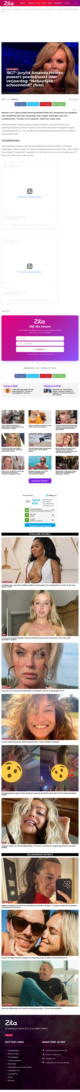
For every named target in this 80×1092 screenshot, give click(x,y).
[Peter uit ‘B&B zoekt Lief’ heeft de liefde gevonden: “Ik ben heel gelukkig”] (40, 983)
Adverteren (12, 1064)
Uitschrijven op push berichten (20, 1067)
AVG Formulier (13, 1054)
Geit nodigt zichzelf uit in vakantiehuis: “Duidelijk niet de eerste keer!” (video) (12, 427)
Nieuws (9, 9)
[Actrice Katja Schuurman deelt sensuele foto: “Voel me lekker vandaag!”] (40, 717)
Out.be (10, 1077)
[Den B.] (3, 99)
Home (3, 9)
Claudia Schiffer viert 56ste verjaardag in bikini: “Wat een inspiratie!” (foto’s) (11, 450)
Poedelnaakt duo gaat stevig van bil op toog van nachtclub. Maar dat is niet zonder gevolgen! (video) (38, 794)
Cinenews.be (12, 1074)
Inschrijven (40, 349)
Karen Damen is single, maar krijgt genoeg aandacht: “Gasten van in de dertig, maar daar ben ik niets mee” (66, 450)
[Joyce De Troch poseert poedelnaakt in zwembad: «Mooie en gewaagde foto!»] (40, 666)
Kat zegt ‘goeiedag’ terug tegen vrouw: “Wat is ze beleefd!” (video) (40, 450)
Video (4, 421)
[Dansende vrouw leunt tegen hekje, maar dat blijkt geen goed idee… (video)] (67, 463)
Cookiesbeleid (13, 1050)
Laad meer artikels (39, 481)
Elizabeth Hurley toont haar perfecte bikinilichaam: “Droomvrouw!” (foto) (38, 472)
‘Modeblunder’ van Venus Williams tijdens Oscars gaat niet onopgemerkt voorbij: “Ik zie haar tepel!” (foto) (38, 586)
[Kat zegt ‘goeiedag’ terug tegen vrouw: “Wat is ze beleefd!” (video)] (40, 440)
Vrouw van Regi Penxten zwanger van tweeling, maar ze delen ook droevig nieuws (34, 958)
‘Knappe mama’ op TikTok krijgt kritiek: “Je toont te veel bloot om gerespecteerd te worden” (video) (38, 846)
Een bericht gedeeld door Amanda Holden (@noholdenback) (30, 225)
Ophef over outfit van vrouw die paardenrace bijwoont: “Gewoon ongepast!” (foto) (12, 472)
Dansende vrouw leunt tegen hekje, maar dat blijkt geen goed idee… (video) (66, 472)
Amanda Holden (29, 368)
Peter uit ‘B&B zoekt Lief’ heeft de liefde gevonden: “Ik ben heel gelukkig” (31, 1008)
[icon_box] (54, 1050)
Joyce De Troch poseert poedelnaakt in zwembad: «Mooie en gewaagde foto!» (33, 691)
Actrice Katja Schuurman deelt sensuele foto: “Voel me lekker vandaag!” (30, 742)
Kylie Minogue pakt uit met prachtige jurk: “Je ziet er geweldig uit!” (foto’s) (23, 391)
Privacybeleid (13, 1057)
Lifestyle (32, 421)
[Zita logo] (9, 3)
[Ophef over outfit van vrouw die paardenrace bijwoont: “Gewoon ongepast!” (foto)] (12, 463)
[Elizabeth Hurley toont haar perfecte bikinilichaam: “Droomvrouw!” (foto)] (40, 463)
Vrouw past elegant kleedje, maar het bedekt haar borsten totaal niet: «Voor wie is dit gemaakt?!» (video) (35, 638)
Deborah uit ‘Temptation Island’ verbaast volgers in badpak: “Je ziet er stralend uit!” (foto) (63, 392)
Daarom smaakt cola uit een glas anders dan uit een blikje (40, 426)
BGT (38, 368)
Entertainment (17, 9)
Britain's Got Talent (49, 368)
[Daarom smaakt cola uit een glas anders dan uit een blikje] (40, 417)
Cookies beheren (14, 1060)
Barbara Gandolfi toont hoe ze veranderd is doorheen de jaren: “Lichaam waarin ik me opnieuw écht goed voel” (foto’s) (39, 906)
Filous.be (11, 1080)
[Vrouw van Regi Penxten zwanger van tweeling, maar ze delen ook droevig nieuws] (40, 933)
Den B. (15, 99)
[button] (76, 3)
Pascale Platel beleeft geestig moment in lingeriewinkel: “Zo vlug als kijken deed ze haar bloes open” (66, 427)
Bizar (4, 467)
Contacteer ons (14, 1070)
